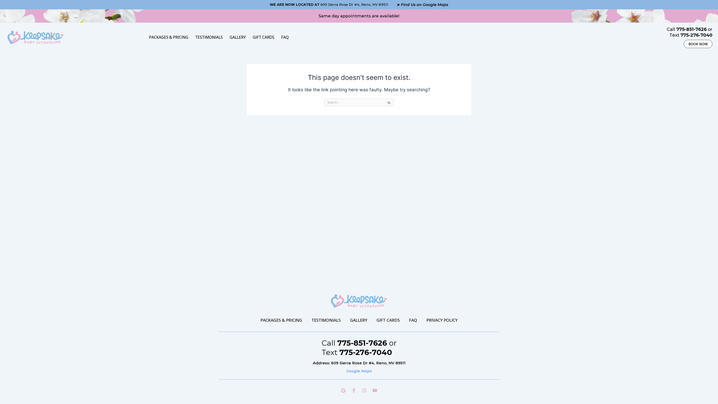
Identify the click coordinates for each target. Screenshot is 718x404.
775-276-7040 (696, 35)
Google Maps (359, 371)
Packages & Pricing (168, 37)
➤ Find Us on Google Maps (422, 4)
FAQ (285, 37)
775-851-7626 (691, 29)
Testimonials (209, 37)
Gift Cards (263, 37)
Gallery (238, 37)
